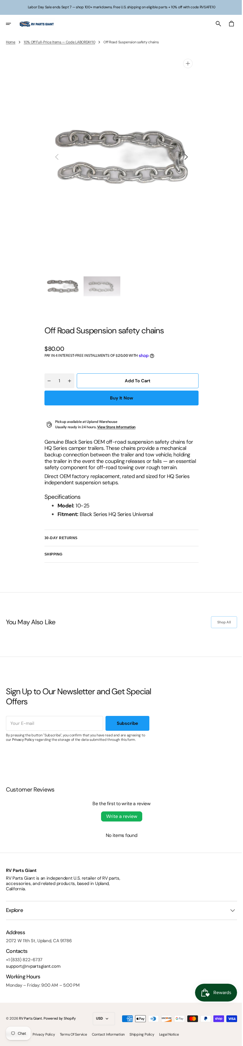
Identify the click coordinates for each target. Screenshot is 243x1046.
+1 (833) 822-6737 (24, 959)
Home (10, 42)
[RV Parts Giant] (37, 24)
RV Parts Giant (30, 1018)
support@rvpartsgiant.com (33, 966)
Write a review (119, 816)
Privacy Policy (23, 739)
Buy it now (119, 398)
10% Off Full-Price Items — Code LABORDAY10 (59, 42)
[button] (12, 23)
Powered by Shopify (60, 1018)
